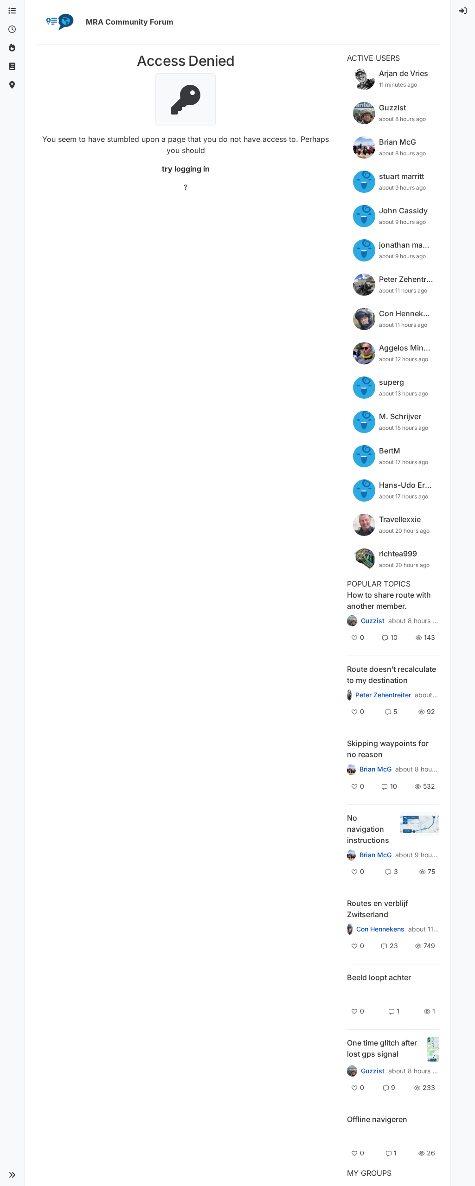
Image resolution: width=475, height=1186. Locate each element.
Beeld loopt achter (379, 977)
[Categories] (12, 11)
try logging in (186, 168)
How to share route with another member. (389, 600)
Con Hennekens (380, 929)
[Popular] (12, 48)
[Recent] (12, 29)
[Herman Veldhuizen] (352, 1071)
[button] (12, 1174)
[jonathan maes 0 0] (352, 1135)
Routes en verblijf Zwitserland (377, 909)
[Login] (463, 11)
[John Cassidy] (352, 620)
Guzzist (373, 621)
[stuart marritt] (351, 769)
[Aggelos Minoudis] (349, 695)
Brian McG (375, 769)
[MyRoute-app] (12, 85)
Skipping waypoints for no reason (388, 749)
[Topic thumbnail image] (419, 829)
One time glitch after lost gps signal (382, 1048)
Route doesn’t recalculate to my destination (391, 674)
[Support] (12, 66)
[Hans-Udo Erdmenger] (351, 855)
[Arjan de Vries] (352, 993)
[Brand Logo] (58, 22)
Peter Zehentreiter (383, 695)
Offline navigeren (377, 1119)
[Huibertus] (350, 929)
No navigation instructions (368, 829)
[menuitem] (463, 11)
